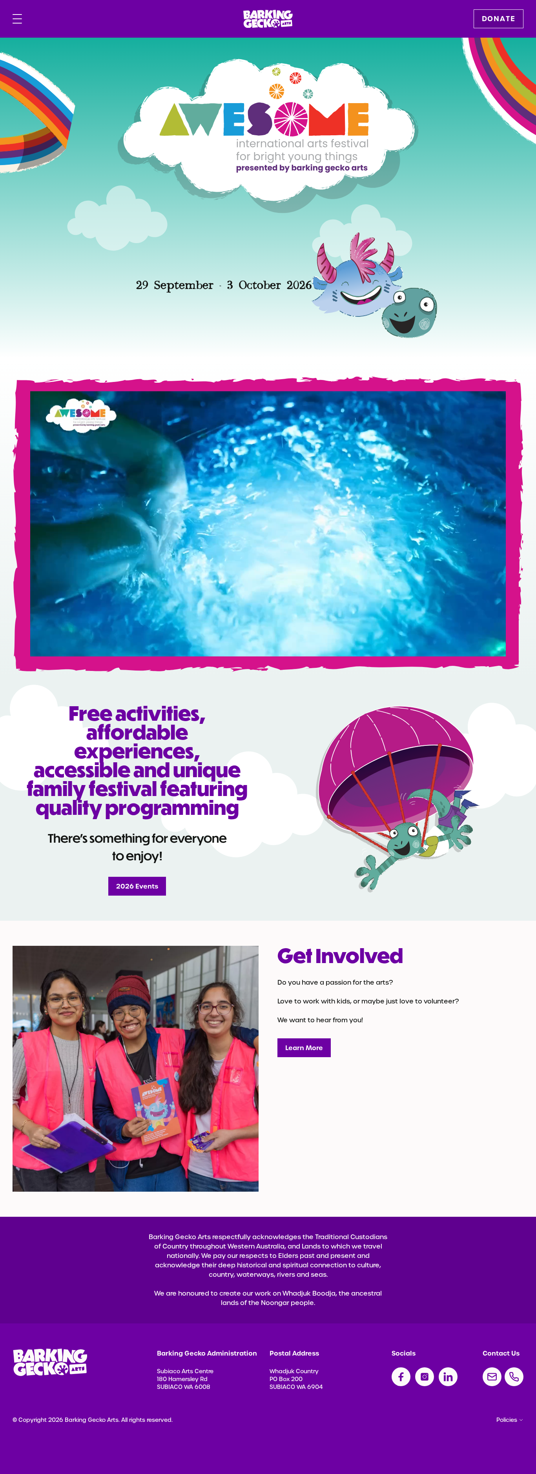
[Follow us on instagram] (424, 1376)
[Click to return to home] (268, 19)
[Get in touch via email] (492, 1376)
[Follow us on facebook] (401, 1376)
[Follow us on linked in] (448, 1376)
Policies (506, 1419)
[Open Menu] (17, 18)
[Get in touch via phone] (514, 1376)
